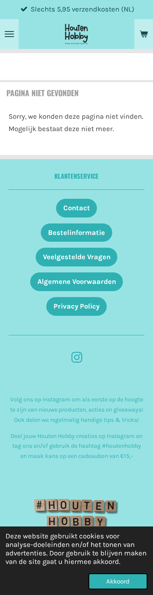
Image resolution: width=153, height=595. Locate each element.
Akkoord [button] (118, 581)
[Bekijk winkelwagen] (143, 34)
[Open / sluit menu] (9, 34)
